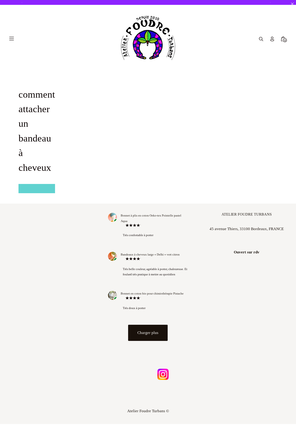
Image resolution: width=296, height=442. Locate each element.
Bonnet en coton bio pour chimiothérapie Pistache (152, 293)
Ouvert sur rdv (246, 252)
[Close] (292, 4)
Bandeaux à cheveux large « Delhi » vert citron (150, 254)
